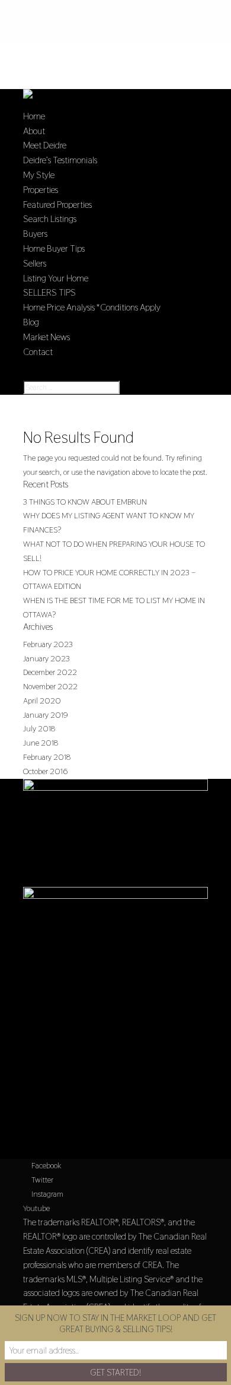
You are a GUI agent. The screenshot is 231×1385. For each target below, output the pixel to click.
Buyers (35, 233)
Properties (40, 189)
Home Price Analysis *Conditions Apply (92, 307)
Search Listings (49, 219)
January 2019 (45, 714)
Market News (46, 337)
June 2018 (40, 742)
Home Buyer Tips (54, 248)
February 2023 (48, 644)
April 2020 (42, 700)
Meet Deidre (44, 145)
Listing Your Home (55, 278)
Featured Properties (57, 204)
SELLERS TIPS (49, 292)
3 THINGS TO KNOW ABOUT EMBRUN (85, 501)
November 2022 (50, 686)
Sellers (34, 263)
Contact (38, 352)
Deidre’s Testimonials (60, 160)
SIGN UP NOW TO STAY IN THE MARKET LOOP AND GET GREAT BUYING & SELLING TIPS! (115, 1323)
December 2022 (50, 672)
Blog (31, 322)
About (34, 131)
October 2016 (45, 771)
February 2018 (46, 757)
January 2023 (46, 658)
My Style (38, 175)
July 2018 (39, 728)
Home (34, 116)
